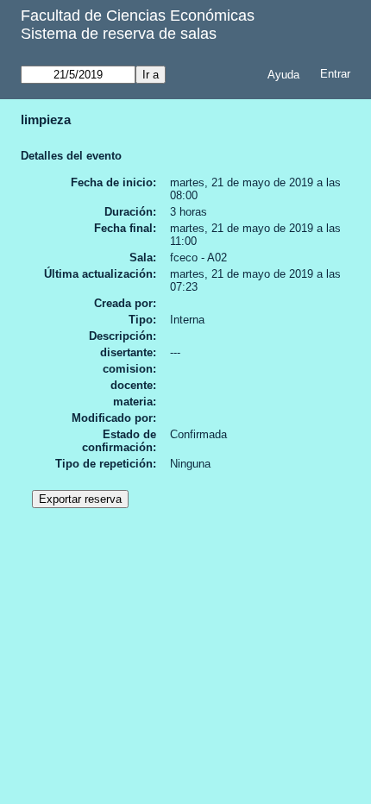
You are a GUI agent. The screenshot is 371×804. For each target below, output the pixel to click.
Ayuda (283, 74)
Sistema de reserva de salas (119, 33)
